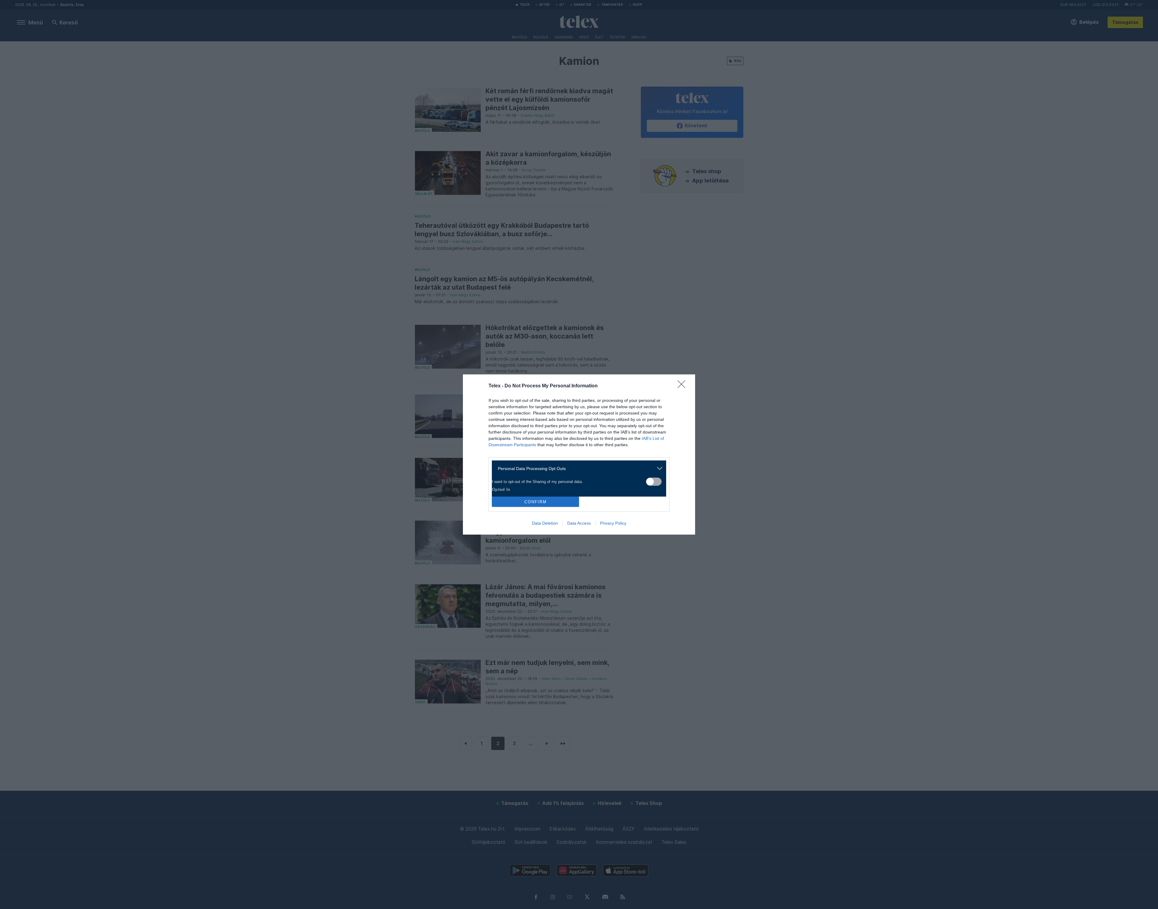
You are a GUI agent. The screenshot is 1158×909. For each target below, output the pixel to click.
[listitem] (577, 468)
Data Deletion (545, 523)
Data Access (579, 523)
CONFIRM (535, 502)
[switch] (654, 482)
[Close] (683, 386)
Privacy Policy (613, 523)
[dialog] (579, 454)
